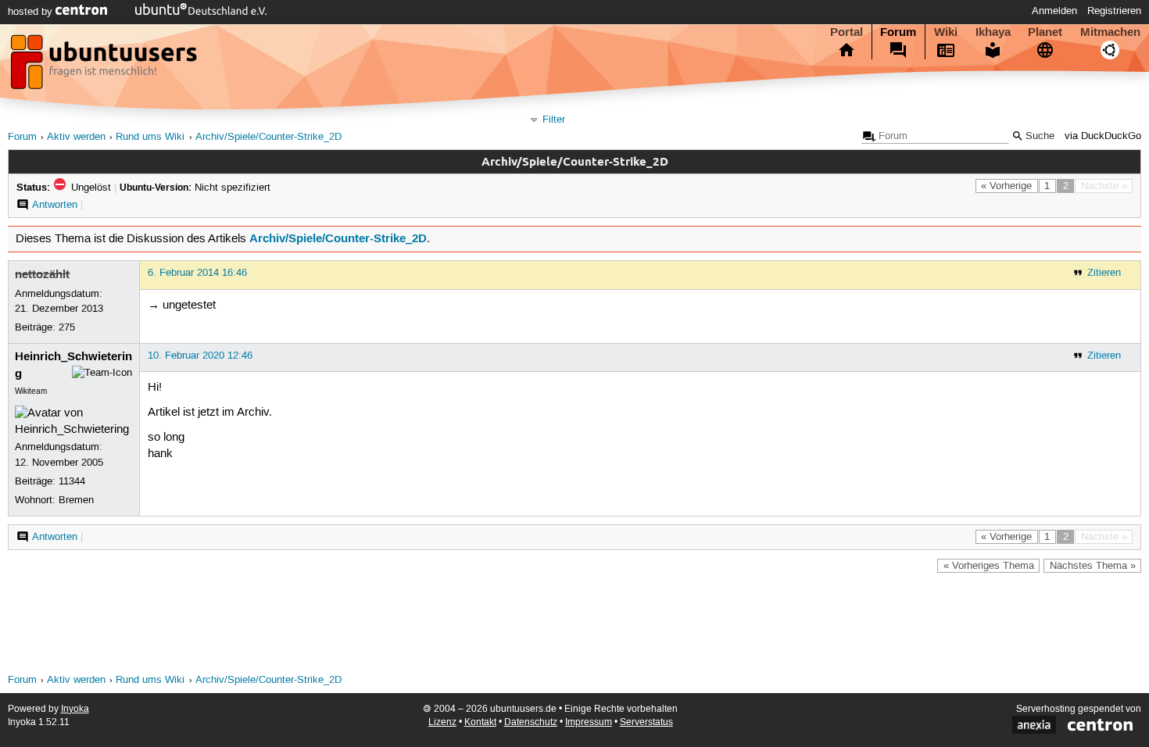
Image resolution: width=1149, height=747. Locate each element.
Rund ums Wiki (150, 137)
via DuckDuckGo (1103, 136)
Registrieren (1114, 11)
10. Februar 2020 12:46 (200, 355)
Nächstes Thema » (1093, 565)
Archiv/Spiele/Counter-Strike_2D (268, 137)
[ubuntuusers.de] (105, 66)
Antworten (54, 204)
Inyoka (75, 709)
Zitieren (1104, 272)
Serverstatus (646, 722)
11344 (72, 481)
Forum (898, 32)
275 (67, 327)
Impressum (588, 722)
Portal (846, 32)
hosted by (31, 11)
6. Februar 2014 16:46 (197, 272)
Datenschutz (530, 722)
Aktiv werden (76, 137)
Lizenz (442, 722)
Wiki (946, 32)
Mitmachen (1110, 32)
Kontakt (480, 722)
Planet (1045, 32)
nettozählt (42, 274)
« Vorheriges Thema (988, 565)
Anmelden (1054, 11)
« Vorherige (1006, 186)
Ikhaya (993, 32)
